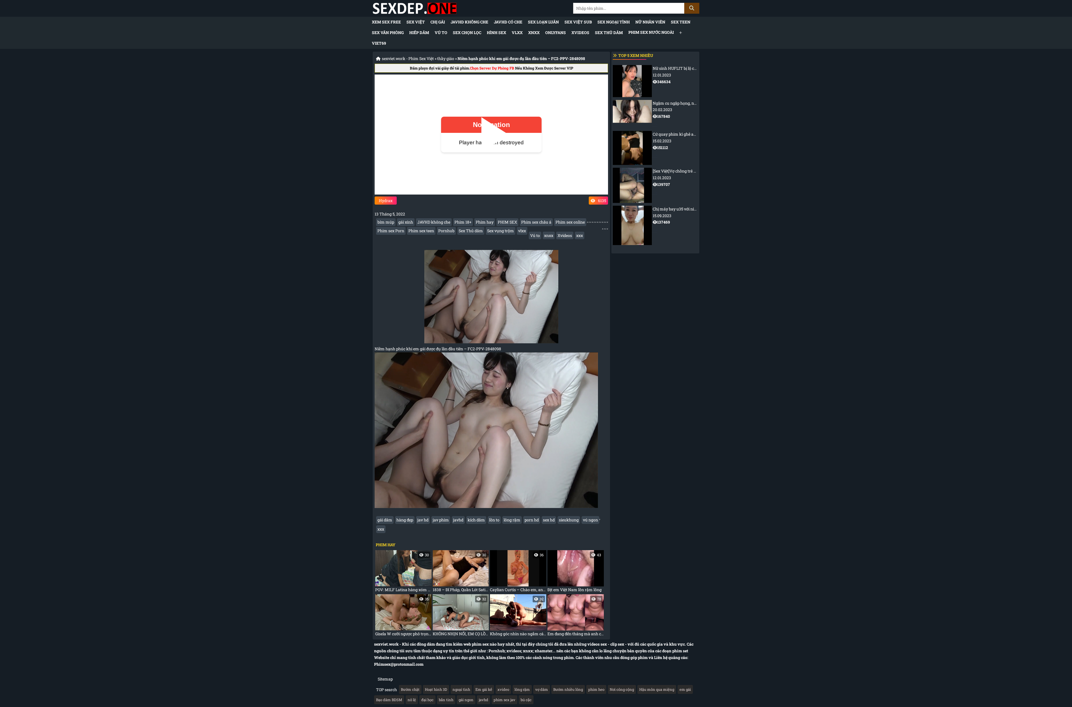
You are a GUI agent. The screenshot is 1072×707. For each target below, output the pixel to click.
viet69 (379, 43)
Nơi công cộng (622, 689)
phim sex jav (504, 699)
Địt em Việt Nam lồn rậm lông (574, 572)
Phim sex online (570, 222)
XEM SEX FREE (386, 22)
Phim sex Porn (390, 230)
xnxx (548, 235)
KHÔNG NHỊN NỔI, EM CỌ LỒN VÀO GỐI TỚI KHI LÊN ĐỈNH (461, 616)
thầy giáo (445, 58)
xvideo (503, 689)
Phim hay (485, 222)
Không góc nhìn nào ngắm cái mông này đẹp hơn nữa (518, 616)
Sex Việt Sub (578, 22)
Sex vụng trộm (500, 230)
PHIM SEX (507, 222)
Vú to (441, 32)
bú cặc (526, 699)
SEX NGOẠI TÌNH (613, 22)
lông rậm (512, 520)
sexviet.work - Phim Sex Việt (408, 58)
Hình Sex (496, 32)
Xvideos (564, 235)
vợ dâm (541, 689)
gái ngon (466, 699)
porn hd (532, 520)
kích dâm (476, 520)
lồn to (494, 520)
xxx (579, 235)
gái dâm (384, 520)
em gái (685, 689)
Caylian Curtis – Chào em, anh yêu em (518, 572)
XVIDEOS (580, 32)
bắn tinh (446, 699)
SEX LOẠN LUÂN (543, 22)
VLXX (517, 32)
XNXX (534, 32)
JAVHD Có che (508, 22)
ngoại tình (461, 689)
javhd (458, 520)
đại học (427, 699)
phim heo (596, 689)
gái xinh (405, 222)
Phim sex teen (421, 230)
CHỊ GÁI (437, 22)
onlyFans (555, 32)
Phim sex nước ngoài (651, 32)
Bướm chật (410, 689)
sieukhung (569, 520)
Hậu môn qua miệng (656, 689)
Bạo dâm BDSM (389, 699)
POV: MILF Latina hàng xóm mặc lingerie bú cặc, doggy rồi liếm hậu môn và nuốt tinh (403, 572)
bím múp (385, 222)
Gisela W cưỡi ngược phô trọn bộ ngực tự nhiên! (403, 616)
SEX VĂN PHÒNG (388, 32)
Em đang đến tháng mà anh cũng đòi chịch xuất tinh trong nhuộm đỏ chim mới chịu (575, 616)
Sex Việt (415, 22)
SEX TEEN (680, 22)
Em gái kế (483, 689)
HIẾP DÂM (419, 32)
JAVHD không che (469, 22)
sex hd (549, 520)
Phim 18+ (463, 222)
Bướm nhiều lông (568, 689)
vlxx (522, 230)
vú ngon (590, 520)
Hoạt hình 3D (436, 689)
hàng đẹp (404, 520)
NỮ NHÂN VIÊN (650, 22)
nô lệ (412, 699)
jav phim (441, 520)
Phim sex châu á (536, 222)
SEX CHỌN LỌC (467, 32)
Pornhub (446, 230)
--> (675, 79)
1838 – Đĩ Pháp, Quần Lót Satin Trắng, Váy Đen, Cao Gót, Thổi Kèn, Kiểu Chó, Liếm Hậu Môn (461, 572)
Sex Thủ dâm (609, 32)
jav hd (423, 520)
